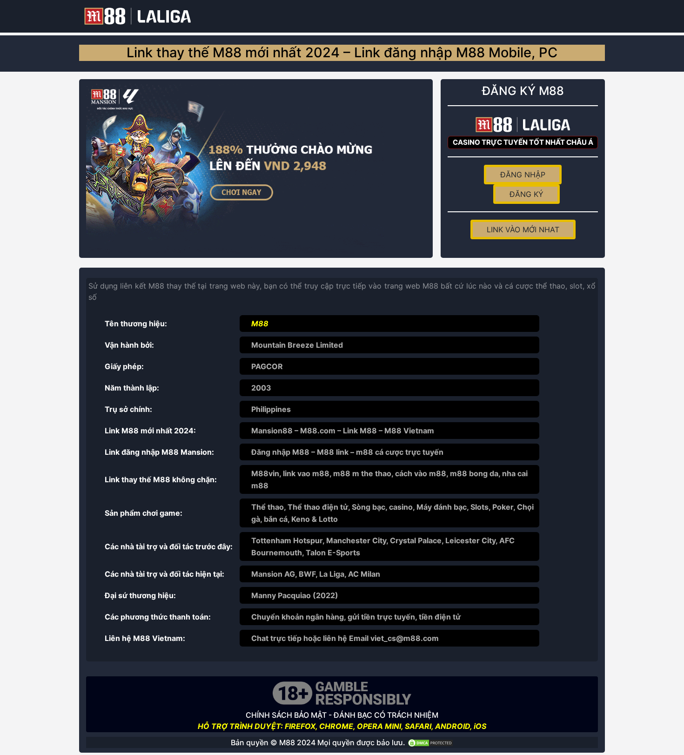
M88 (259, 323)
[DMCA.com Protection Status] (430, 742)
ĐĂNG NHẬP (522, 174)
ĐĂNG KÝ (526, 194)
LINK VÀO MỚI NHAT (523, 229)
